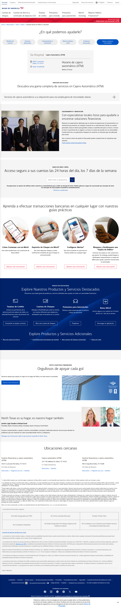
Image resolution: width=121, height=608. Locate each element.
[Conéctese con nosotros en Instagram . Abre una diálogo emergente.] (51, 592)
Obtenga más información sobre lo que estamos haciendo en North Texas (24, 436)
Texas (17, 24)
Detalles (27, 471)
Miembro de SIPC (21, 544)
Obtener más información (15, 267)
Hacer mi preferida (38, 66)
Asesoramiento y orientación (47, 42)
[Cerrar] (118, 602)
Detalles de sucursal (10, 42)
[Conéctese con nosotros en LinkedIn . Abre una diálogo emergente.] (57, 592)
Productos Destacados (86, 42)
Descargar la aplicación (105, 323)
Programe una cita (16, 471)
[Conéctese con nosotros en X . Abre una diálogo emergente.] (70, 592)
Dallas (23, 24)
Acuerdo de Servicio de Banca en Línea (14, 532)
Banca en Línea (96, 339)
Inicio (3, 24)
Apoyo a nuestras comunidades (107, 42)
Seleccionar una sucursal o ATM (107, 21)
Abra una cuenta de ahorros (11, 339)
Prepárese (75, 323)
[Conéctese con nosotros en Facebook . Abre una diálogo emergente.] (45, 592)
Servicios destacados (27, 42)
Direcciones (5, 471)
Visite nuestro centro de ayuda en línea (74, 143)
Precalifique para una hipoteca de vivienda (45, 339)
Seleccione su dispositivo (57, 180)
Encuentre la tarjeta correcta (15, 323)
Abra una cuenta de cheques (45, 323)
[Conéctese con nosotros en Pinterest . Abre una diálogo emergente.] (63, 592)
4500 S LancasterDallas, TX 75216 (38, 62)
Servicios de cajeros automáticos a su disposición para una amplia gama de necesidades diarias (60, 97)
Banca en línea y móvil (68, 42)
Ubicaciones (10, 24)
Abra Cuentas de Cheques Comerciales (74, 339)
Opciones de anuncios (18, 583)
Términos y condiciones (60, 190)
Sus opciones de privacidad (37, 583)
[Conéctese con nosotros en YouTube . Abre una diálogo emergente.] (76, 592)
